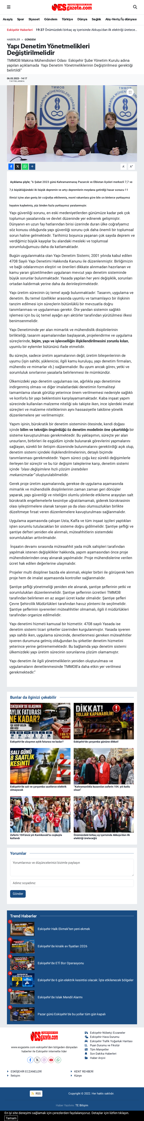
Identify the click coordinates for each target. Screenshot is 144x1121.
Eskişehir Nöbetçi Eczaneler (107, 1032)
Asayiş (8, 19)
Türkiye (67, 19)
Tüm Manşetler (99, 1049)
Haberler (13, 39)
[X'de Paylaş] (18, 167)
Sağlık (96, 19)
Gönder (18, 894)
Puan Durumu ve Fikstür (105, 1045)
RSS (38, 1093)
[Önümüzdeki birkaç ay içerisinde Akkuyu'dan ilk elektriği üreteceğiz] (104, 814)
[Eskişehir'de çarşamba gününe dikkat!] (104, 721)
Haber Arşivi (97, 1058)
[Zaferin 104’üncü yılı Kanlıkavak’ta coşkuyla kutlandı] (40, 814)
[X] (37, 1060)
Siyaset (34, 19)
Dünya (82, 19)
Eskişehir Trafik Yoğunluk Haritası (111, 1041)
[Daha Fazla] (32, 167)
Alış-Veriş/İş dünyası (120, 19)
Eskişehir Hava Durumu (104, 1037)
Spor (20, 19)
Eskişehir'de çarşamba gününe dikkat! (96, 741)
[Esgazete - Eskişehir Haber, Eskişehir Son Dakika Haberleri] (71, 7)
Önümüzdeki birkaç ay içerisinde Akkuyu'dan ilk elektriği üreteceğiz (86, 30)
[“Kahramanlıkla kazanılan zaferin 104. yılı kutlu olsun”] (104, 766)
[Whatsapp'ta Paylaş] (25, 167)
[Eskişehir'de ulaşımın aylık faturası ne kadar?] (40, 721)
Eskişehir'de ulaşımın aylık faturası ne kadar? (37, 741)
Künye (78, 1075)
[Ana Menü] (8, 7)
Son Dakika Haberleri (103, 1053)
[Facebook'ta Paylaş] (11, 167)
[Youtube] (51, 1060)
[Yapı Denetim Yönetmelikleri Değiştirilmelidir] (72, 123)
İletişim (15, 1075)
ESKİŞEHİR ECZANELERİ (26, 1071)
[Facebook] (30, 1060)
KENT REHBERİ (83, 1071)
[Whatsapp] (58, 1060)
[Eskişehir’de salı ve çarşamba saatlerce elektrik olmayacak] (40, 766)
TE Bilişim (81, 1105)
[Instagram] (44, 1060)
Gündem (50, 19)
